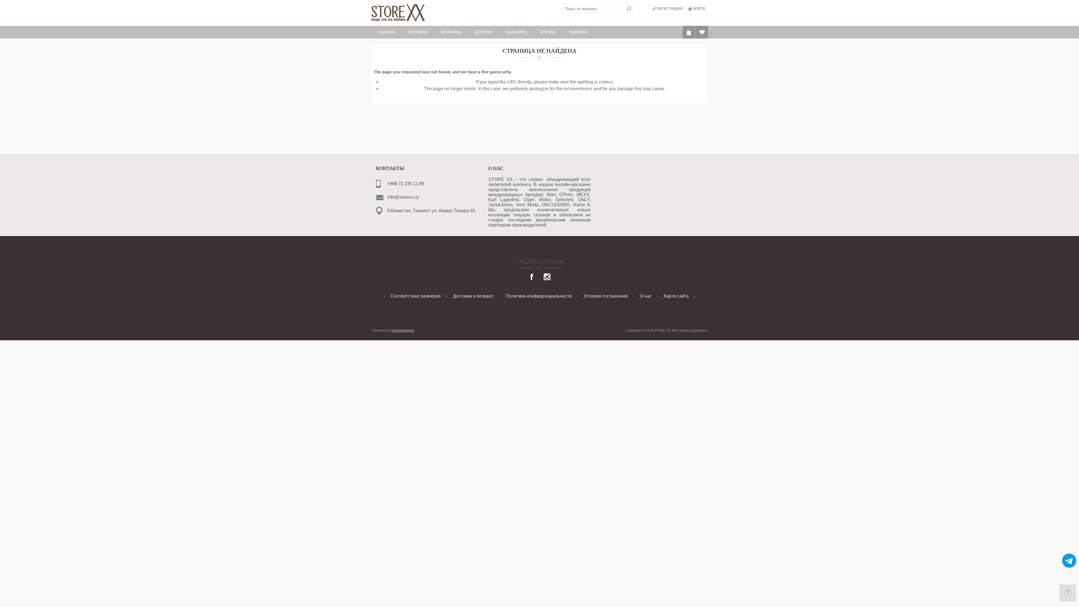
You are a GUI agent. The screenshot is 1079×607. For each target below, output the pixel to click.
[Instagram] (547, 277)
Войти (699, 9)
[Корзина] (689, 32)
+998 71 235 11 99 (405, 183)
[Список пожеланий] (701, 32)
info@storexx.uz (403, 197)
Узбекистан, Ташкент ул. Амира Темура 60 (431, 210)
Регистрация (670, 9)
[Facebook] (532, 277)
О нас (646, 296)
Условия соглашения (606, 296)
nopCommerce (402, 330)
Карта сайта (676, 296)
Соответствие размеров (416, 296)
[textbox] (594, 8)
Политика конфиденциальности (539, 296)
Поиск (629, 8)
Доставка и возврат (473, 296)
